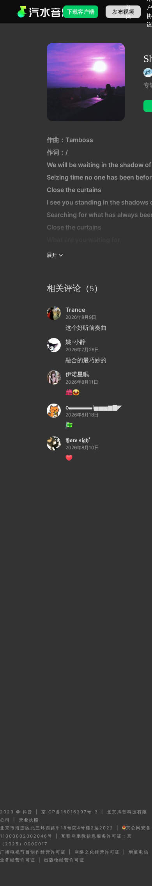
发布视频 (123, 11)
